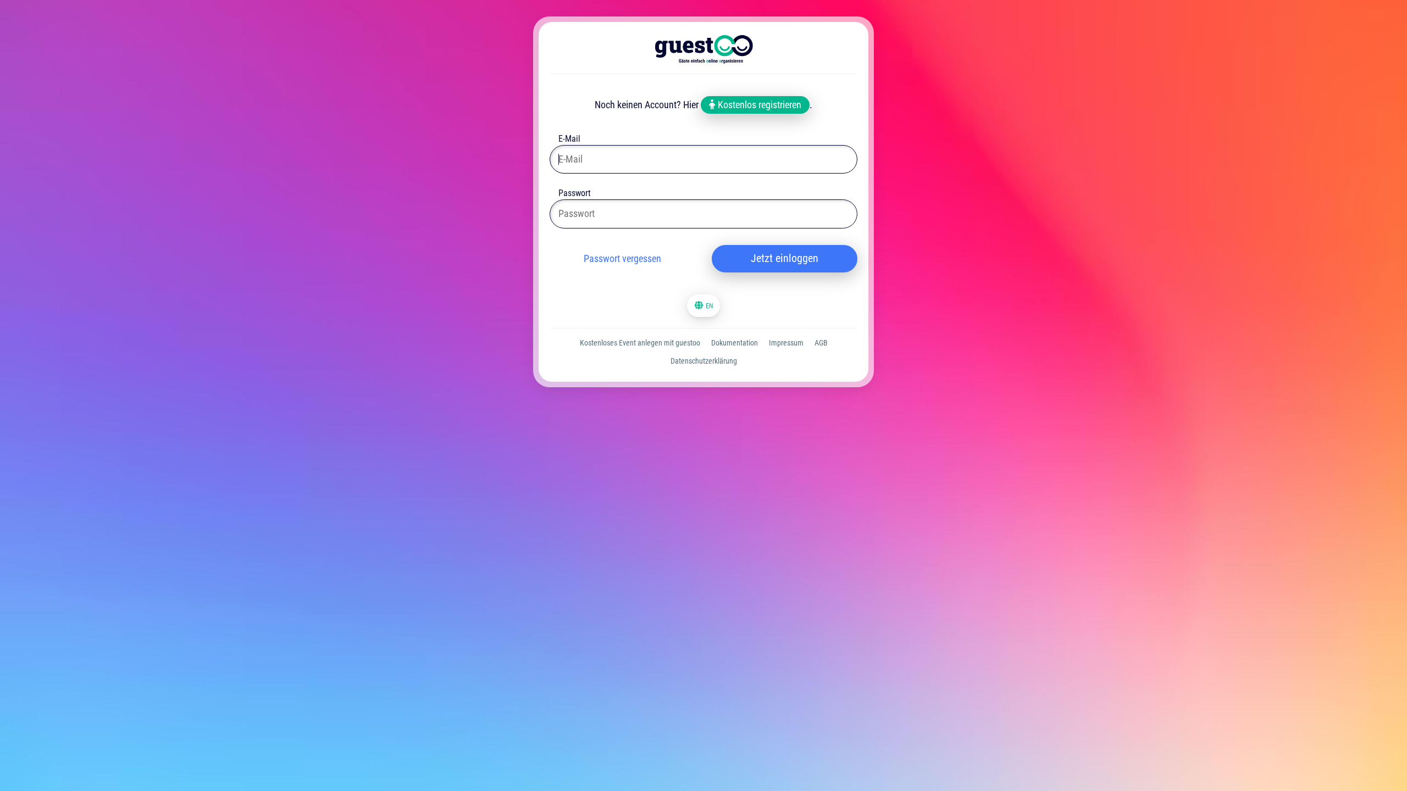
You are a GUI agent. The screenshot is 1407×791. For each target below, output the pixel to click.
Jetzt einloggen (784, 258)
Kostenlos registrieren (758, 104)
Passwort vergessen (622, 258)
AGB (821, 342)
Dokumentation (734, 342)
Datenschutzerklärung (704, 360)
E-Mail (569, 140)
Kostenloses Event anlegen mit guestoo (640, 342)
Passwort (574, 194)
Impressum (786, 342)
